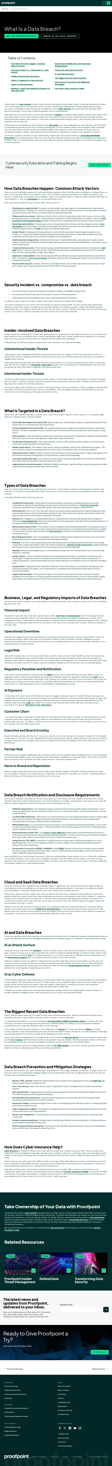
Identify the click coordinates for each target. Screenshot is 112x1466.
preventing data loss (79, 1220)
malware (58, 115)
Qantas (62, 1029)
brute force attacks (89, 505)
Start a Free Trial (98, 165)
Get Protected (99, 1352)
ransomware (32, 199)
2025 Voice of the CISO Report (38, 705)
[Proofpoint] (8, 3)
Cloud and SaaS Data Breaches (69, 70)
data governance (97, 1217)
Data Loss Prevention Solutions (20, 36)
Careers (61, 1398)
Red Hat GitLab (71, 1037)
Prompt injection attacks (79, 966)
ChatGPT (37, 951)
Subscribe (106, 1309)
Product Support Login (12, 1427)
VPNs (38, 228)
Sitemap (65, 1456)
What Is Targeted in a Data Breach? (27, 80)
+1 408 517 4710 (63, 1434)
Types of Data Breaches (22, 84)
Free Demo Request (65, 1446)
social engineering (29, 521)
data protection (57, 1228)
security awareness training (76, 1172)
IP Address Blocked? (11, 1435)
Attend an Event (63, 1438)
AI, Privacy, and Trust (65, 1410)
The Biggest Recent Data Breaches (71, 78)
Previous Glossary (15, 1369)
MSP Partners (9, 1412)
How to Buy (62, 1394)
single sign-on (98, 1081)
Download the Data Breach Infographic (60, 36)
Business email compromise (79, 545)
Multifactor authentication (48, 909)
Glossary (5, 9)
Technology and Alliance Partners (16, 1416)
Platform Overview (11, 1386)
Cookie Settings (76, 1456)
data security (25, 104)
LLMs (28, 703)
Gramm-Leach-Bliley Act (54, 832)
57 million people (61, 1046)
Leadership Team (64, 1402)
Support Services (10, 1431)
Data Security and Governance (15, 1394)
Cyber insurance (11, 1151)
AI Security (8, 1398)
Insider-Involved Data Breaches (25, 76)
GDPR (49, 675)
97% (30, 955)
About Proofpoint (64, 1386)
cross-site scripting (37, 258)
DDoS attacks (56, 531)
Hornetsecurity (63, 1414)
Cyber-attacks (64, 109)
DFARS (61, 848)
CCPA (95, 677)
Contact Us (62, 1442)
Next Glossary (98, 1369)
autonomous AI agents (17, 957)
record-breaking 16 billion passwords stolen (66, 1021)
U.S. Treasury (17, 1040)
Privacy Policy (54, 1456)
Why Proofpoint (63, 1390)
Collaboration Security (12, 1390)
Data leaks (53, 125)
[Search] (104, 3)
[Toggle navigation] (108, 3)
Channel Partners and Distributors (16, 1408)
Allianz (88, 1029)
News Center (62, 1406)
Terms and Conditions (38, 1456)
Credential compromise (41, 365)
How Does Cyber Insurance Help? (69, 88)
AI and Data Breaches (64, 74)
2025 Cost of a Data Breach (68, 616)
